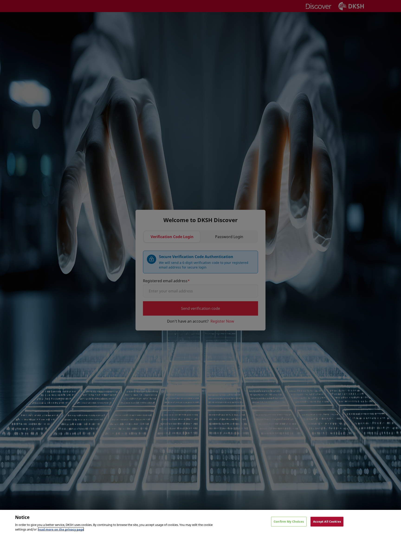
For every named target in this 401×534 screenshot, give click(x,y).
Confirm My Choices (289, 521)
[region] (200, 522)
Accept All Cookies (327, 521)
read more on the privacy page (61, 529)
